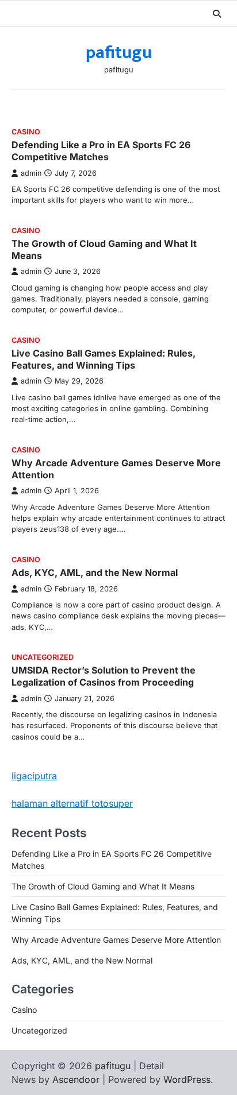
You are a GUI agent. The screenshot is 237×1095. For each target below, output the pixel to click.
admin (31, 173)
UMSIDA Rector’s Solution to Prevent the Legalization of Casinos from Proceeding (104, 676)
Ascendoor (76, 1079)
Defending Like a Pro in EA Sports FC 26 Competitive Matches (101, 150)
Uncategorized (43, 657)
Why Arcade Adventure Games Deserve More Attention (116, 940)
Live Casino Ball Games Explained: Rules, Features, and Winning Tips (104, 359)
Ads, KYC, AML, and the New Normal (95, 572)
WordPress (187, 1079)
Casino (26, 131)
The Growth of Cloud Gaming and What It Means (103, 886)
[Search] (216, 13)
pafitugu (119, 53)
